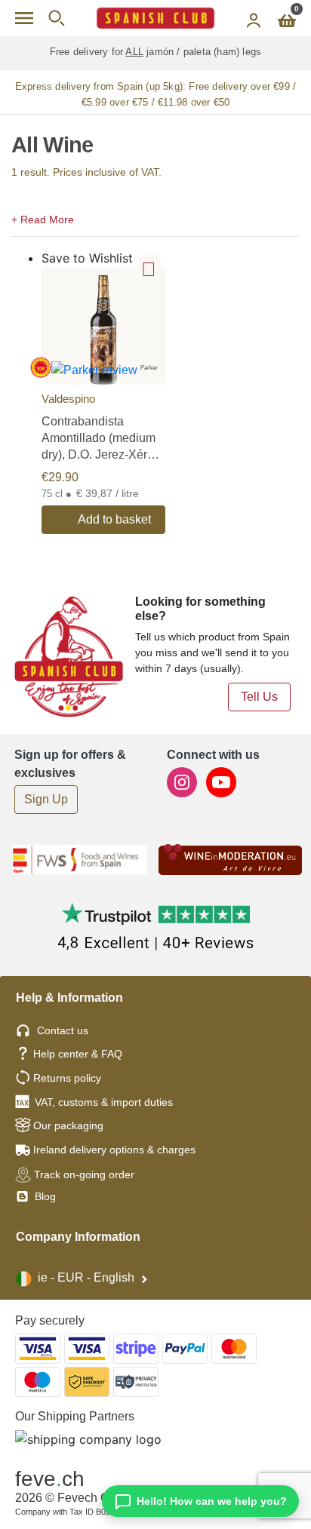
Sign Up (46, 799)
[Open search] (56, 18)
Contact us (62, 1030)
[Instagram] (183, 781)
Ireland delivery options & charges (114, 1150)
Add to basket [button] (114, 519)
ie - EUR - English (86, 1277)
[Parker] (103, 327)
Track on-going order (84, 1174)
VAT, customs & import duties (104, 1102)
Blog (44, 1196)
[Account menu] (254, 18)
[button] (155, 218)
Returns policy (67, 1078)
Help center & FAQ (77, 1054)
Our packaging (68, 1125)
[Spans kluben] (155, 18)
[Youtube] (221, 781)
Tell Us (259, 696)
